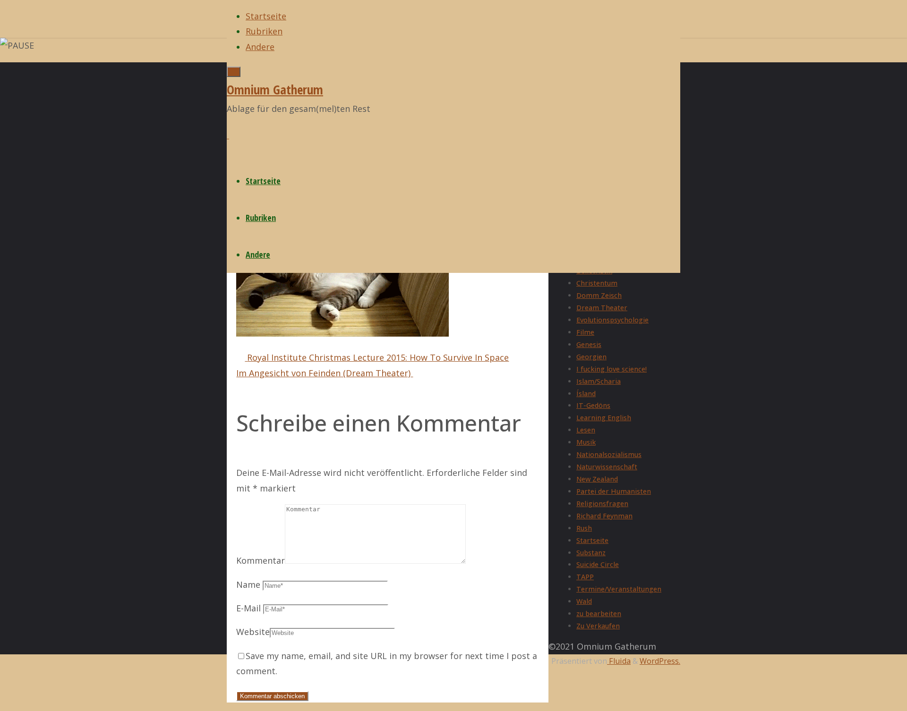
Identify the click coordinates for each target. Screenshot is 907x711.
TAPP (585, 576)
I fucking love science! (611, 368)
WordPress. (660, 661)
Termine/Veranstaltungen (618, 588)
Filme (585, 332)
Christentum (596, 283)
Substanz (591, 552)
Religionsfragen (602, 503)
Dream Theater (601, 307)
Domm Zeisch (599, 295)
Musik (586, 442)
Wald (584, 601)
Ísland (586, 393)
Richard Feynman (604, 515)
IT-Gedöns (593, 405)
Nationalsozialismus (609, 454)
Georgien (591, 356)
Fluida (619, 661)
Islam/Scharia (598, 381)
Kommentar (260, 560)
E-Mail (248, 608)
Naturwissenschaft (606, 466)
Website (253, 631)
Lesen (585, 429)
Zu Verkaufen (598, 625)
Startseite (592, 540)
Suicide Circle (597, 564)
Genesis (588, 344)
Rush (584, 528)
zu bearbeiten (598, 613)
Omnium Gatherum (275, 89)
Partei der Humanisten (613, 491)
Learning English (603, 417)
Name (248, 584)
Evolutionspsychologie (612, 319)
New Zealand (597, 478)
